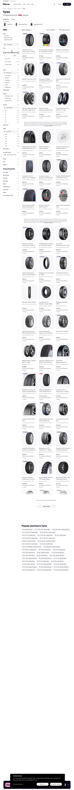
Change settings (18, 784)
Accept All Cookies (55, 784)
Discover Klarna (17, 4)
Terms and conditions (48, 125)
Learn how (25, 15)
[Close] (62, 775)
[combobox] (51, 30)
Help (32, 4)
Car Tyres (6, 35)
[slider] (4, 53)
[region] (37, 781)
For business (13, 1)
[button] (59, 4)
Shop (24, 4)
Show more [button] (46, 506)
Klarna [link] (4, 8)
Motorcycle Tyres (8, 37)
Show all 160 (6, 89)
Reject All (42, 784)
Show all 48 (6, 148)
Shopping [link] (10, 8)
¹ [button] (28, 57)
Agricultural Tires (8, 39)
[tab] (6, 19)
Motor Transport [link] (17, 8)
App (28, 4)
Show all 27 (5, 124)
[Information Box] (31, 30)
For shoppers (6, 1)
